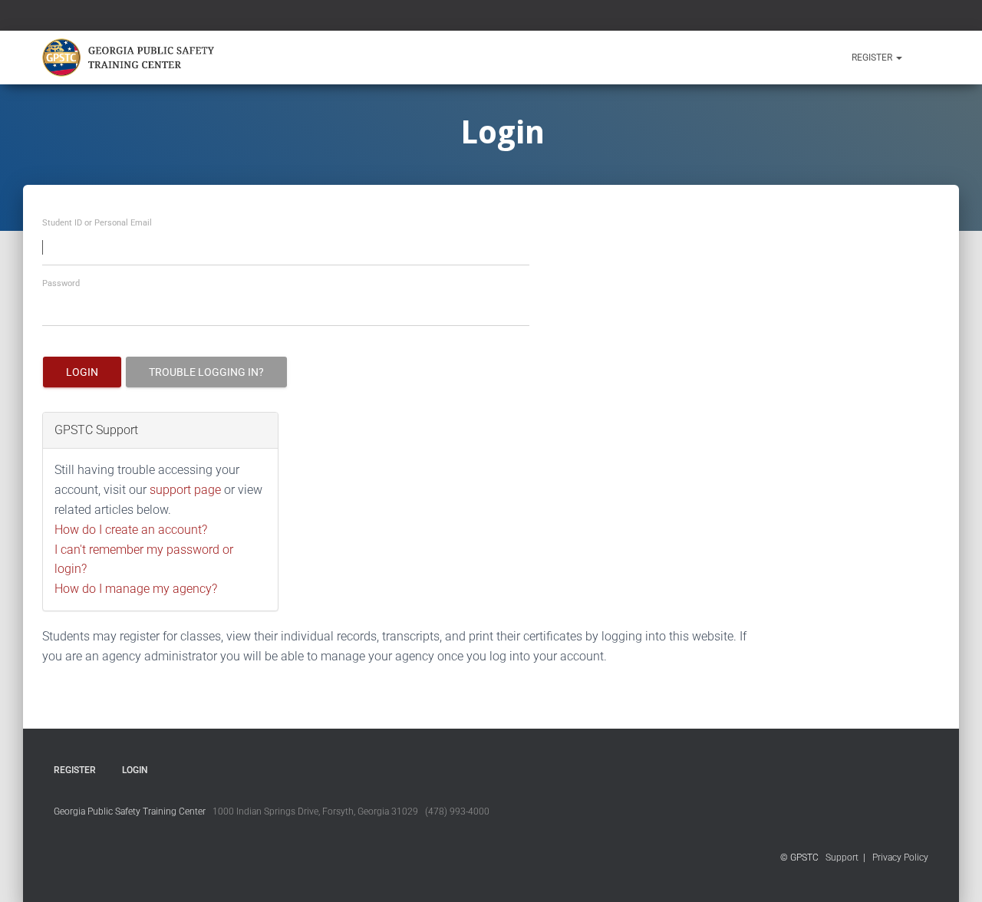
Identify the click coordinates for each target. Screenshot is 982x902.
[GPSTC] (130, 57)
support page (185, 489)
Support (841, 857)
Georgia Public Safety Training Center (130, 811)
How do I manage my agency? (135, 588)
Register (873, 57)
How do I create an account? (130, 529)
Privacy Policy (900, 857)
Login (82, 372)
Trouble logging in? (206, 372)
